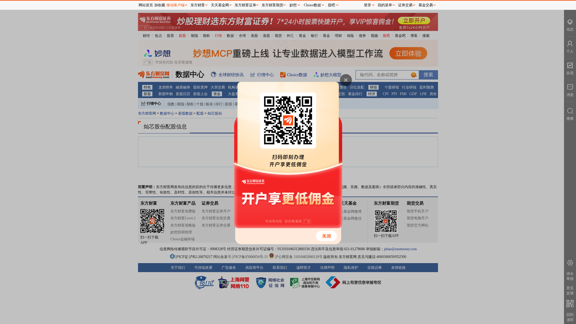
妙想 (293, 5)
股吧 (331, 5)
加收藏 (159, 5)
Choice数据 (312, 5)
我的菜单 (385, 5)
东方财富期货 (272, 5)
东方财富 (197, 5)
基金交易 (425, 5)
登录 (367, 5)
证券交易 (405, 5)
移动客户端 (175, 5)
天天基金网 (220, 5)
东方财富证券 (245, 5)
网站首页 (146, 5)
